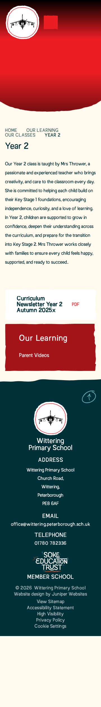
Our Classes (20, 135)
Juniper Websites (69, 594)
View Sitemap (51, 602)
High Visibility (50, 614)
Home (11, 130)
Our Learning (42, 130)
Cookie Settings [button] (50, 626)
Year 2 (53, 135)
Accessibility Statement (50, 608)
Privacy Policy (50, 620)
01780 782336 (51, 543)
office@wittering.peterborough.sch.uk (50, 524)
